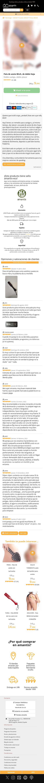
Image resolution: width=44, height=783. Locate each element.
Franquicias (7, 750)
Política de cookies (9, 768)
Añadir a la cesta (22, 90)
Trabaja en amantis (9, 747)
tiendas (28, 234)
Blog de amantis (8, 742)
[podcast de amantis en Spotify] (31, 778)
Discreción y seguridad (10, 760)
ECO (33, 772)
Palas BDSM (34, 18)
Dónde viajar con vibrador (11, 739)
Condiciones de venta (10, 762)
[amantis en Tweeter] (7, 778)
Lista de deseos (22, 95)
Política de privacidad (10, 765)
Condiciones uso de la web (11, 757)
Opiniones (11, 772)
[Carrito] (32, 6)
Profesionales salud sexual (11, 745)
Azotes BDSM (23, 18)
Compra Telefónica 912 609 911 (21, 705)
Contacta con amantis (21, 711)
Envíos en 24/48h (23, 14)
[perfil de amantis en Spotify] (25, 778)
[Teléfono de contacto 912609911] (38, 6)
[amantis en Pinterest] (19, 778)
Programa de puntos (10, 729)
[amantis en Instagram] (13, 778)
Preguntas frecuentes (10, 731)
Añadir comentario (10, 533)
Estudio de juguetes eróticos (12, 737)
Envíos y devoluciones (10, 734)
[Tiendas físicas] (35, 6)
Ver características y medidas (14, 164)
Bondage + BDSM (11, 18)
